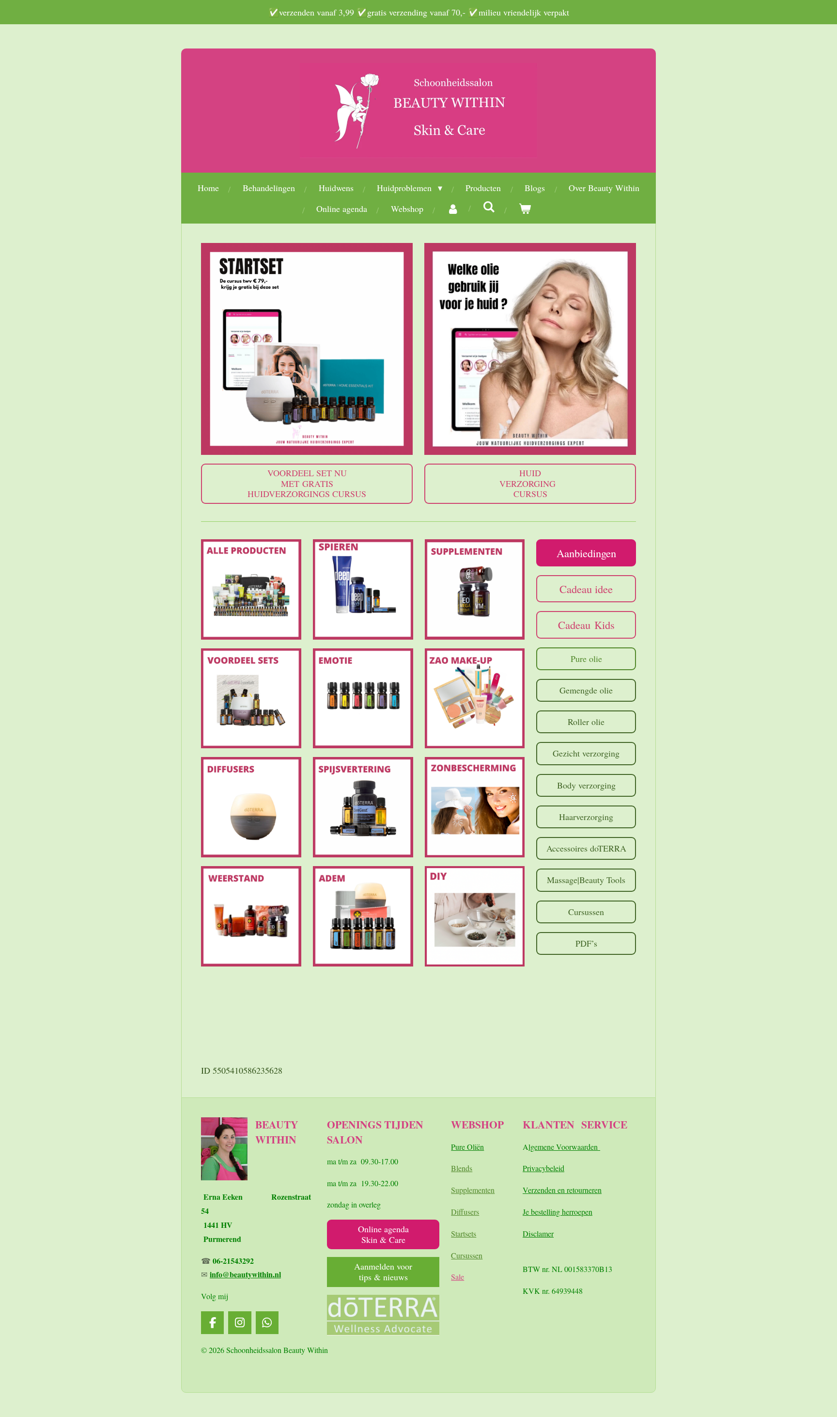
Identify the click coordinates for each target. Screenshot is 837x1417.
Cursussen (466, 1255)
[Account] (453, 208)
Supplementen (473, 1190)
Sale (457, 1277)
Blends (461, 1168)
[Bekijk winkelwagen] (525, 208)
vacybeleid (547, 1168)
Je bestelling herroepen (557, 1212)
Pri (527, 1168)
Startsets (463, 1233)
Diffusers (465, 1212)
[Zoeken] (489, 206)
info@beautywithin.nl (245, 1274)
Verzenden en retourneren (562, 1190)
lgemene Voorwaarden (564, 1147)
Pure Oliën (467, 1147)
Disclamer (538, 1233)
